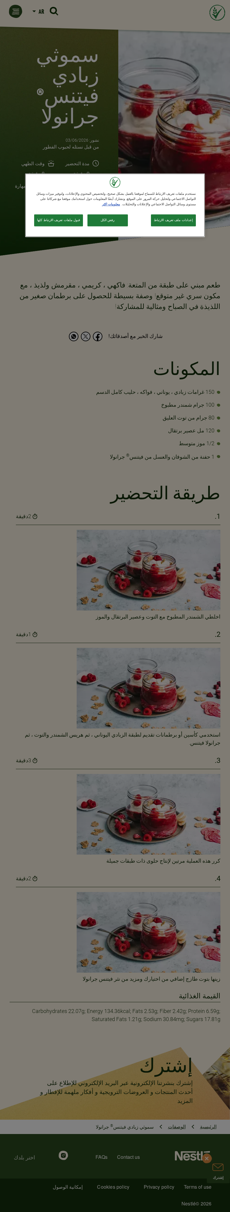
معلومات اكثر (111, 204)
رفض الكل (108, 220)
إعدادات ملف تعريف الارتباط (173, 220)
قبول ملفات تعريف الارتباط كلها (58, 220)
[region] (115, 205)
